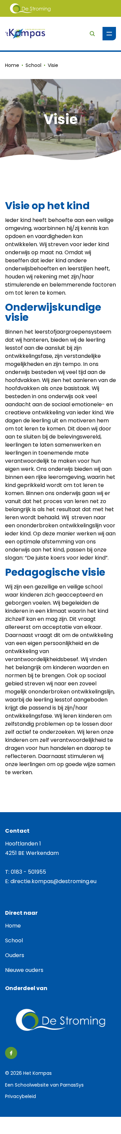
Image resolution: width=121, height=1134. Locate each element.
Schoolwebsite (32, 1085)
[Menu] (109, 33)
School (33, 65)
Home (12, 65)
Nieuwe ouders (24, 970)
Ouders (14, 955)
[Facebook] (11, 1053)
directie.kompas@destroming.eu (53, 881)
